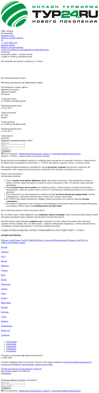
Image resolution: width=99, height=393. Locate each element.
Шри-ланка (6, 303)
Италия (4, 307)
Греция (4, 289)
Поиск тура (17, 50)
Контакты (44, 50)
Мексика (5, 266)
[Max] (3, 378)
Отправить (6, 151)
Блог (38, 50)
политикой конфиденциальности (66, 154)
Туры (9, 50)
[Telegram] (11, 351)
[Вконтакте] (11, 342)
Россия (4, 247)
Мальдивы (5, 284)
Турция (4, 270)
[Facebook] (11, 344)
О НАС (4, 50)
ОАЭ (3, 256)
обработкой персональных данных (34, 154)
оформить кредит (8, 92)
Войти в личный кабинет (12, 38)
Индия (4, 261)
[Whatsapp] (11, 349)
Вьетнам (5, 312)
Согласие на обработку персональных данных (21, 364)
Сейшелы (5, 335)
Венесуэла (5, 330)
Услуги (33, 50)
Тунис (3, 317)
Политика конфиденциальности (77, 362)
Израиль (4, 321)
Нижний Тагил (7, 35)
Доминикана (6, 326)
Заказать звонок (8, 45)
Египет (4, 298)
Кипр (3, 293)
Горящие (26, 50)
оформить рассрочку (10, 89)
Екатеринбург (7, 33)
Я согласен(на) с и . (42, 154)
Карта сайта (47, 364)
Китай (4, 280)
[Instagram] (11, 346)
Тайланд (5, 252)
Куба (3, 275)
